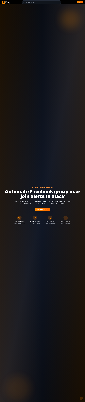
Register (80, 2)
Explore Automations (42, 209)
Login (74, 2)
